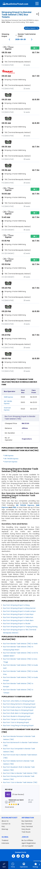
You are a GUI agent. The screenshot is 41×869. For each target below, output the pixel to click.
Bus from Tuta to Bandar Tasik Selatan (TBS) (20, 782)
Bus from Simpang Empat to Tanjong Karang (20, 626)
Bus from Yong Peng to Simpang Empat (18, 725)
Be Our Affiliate (27, 840)
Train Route (26, 832)
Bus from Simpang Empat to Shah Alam (18, 620)
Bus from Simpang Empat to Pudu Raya (18, 614)
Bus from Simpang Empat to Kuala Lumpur (19, 611)
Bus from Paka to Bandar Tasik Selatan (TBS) (20, 773)
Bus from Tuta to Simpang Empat (16, 722)
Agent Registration (29, 843)
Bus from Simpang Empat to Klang (16, 605)
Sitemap (5, 829)
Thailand (5, 840)
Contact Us (6, 824)
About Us (5, 821)
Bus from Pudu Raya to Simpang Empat (18, 710)
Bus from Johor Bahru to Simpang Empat (18, 701)
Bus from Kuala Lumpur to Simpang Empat (19, 707)
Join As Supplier (27, 846)
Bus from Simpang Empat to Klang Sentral (19, 608)
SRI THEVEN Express (8, 402)
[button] (4, 865)
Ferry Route (26, 829)
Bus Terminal (26, 824)
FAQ (3, 826)
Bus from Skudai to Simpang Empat (16, 716)
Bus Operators (27, 821)
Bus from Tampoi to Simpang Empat (17, 719)
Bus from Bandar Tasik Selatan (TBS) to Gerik (20, 643)
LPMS (14, 507)
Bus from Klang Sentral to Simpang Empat (19, 704)
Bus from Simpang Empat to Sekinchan (18, 617)
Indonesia (5, 843)
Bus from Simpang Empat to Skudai (16, 623)
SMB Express (8, 397)
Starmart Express (7, 409)
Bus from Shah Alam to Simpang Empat (18, 713)
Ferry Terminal (27, 826)
